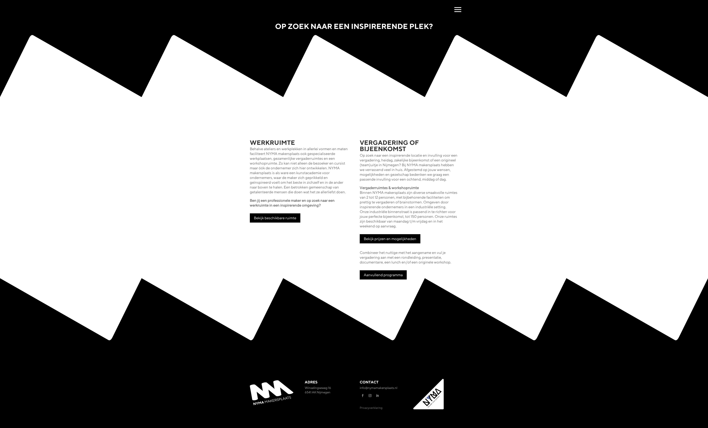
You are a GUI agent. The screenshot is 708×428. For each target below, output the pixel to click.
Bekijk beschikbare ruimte (275, 218)
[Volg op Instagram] (370, 396)
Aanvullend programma (383, 275)
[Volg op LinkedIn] (377, 396)
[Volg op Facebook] (363, 396)
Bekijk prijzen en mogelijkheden (390, 239)
